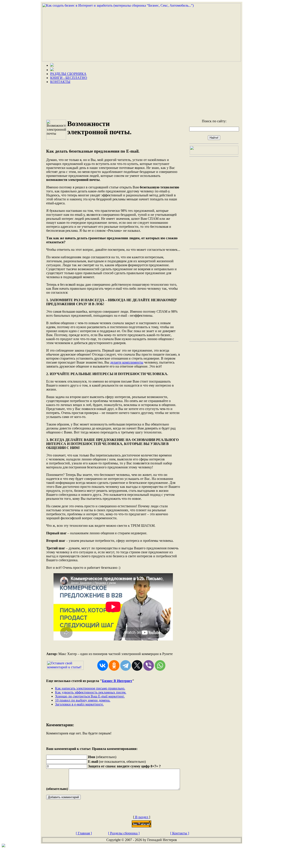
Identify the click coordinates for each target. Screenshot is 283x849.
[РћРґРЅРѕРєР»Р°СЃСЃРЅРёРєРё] (114, 665)
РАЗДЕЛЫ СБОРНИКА (68, 74)
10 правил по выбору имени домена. (82, 700)
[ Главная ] (84, 833)
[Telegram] (125, 665)
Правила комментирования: (115, 749)
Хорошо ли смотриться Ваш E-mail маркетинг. (90, 696)
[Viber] (148, 665)
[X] (137, 665)
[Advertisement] (141, 100)
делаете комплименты (126, 362)
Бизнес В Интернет (117, 681)
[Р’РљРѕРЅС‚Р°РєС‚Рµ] (102, 665)
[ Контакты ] (179, 833)
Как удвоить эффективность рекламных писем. (90, 692)
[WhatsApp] (160, 665)
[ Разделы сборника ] (124, 833)
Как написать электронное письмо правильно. (90, 688)
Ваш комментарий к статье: (68, 749)
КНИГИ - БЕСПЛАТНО (68, 78)
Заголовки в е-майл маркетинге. (79, 704)
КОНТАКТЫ (60, 82)
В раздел (141, 817)
